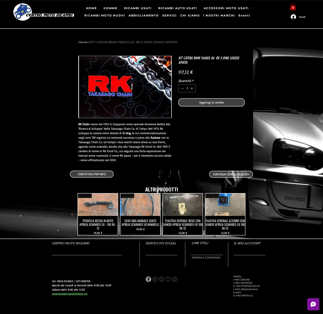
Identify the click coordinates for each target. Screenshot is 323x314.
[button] (293, 6)
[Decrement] (182, 88)
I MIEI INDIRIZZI (242, 282)
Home (83, 42)
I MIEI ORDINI (241, 279)
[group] (161, 214)
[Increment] (192, 88)
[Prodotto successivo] (251, 214)
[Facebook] (148, 279)
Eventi (237, 292)
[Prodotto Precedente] (72, 214)
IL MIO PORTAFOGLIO (246, 285)
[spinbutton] (187, 88)
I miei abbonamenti (245, 289)
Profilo (237, 276)
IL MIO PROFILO (243, 295)
